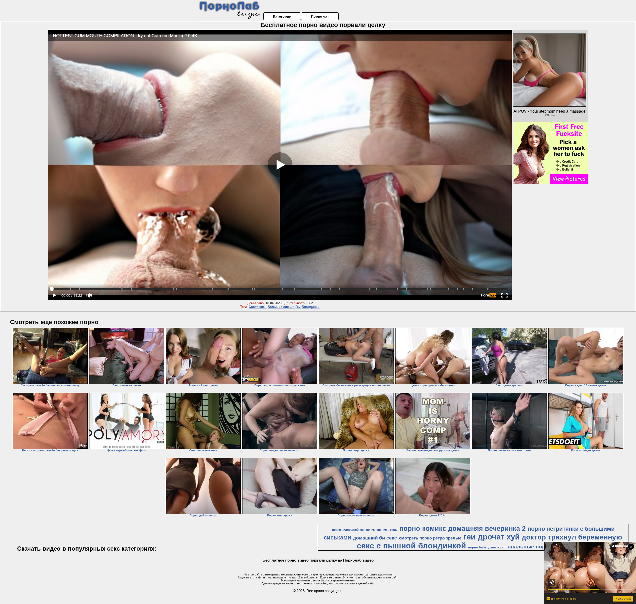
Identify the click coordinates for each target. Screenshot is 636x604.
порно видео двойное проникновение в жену (365, 530)
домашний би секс (375, 537)
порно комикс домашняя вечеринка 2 (462, 528)
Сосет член (258, 307)
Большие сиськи (281, 307)
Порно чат (320, 16)
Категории (282, 16)
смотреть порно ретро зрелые (430, 538)
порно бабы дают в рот (487, 547)
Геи (298, 307)
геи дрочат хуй (491, 537)
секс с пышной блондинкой (411, 545)
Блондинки (310, 307)
